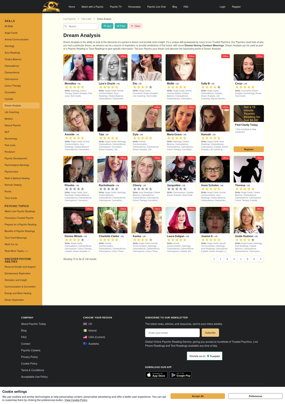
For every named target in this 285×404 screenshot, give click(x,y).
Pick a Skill (86, 18)
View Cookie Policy (75, 400)
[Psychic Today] (51, 6)
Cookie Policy (29, 363)
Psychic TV (116, 6)
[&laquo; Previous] (214, 259)
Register (236, 6)
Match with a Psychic (92, 6)
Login (222, 6)
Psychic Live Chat (156, 6)
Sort (109, 26)
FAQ (186, 6)
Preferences (255, 396)
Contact (25, 344)
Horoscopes (134, 6)
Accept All (198, 396)
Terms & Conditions (32, 370)
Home (72, 6)
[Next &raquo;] (261, 259)
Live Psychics (69, 18)
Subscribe (210, 332)
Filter (122, 26)
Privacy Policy (29, 357)
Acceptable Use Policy (34, 377)
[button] (67, 87)
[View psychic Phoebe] (249, 128)
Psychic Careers (30, 350)
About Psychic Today (33, 324)
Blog (174, 6)
